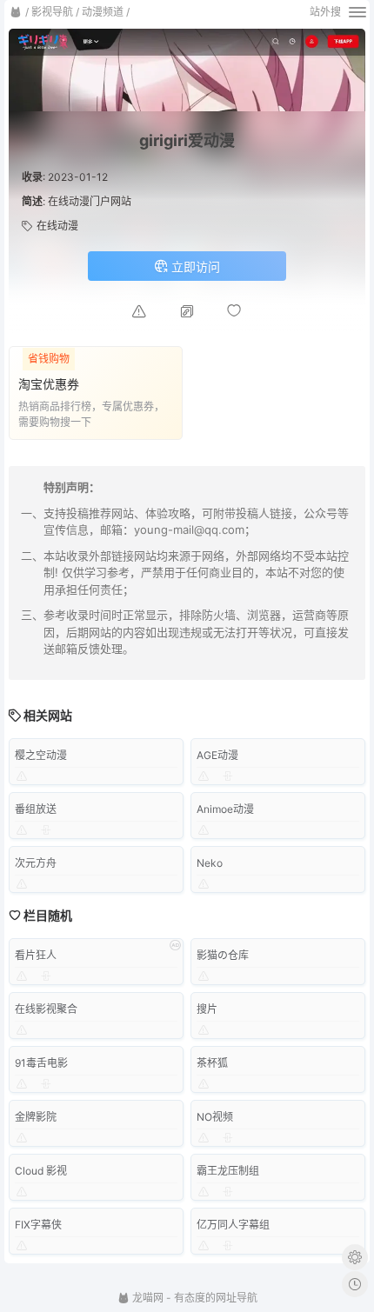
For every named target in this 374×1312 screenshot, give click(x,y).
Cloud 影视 (41, 1170)
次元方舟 (36, 862)
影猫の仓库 (223, 955)
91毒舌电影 (41, 1062)
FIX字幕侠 (38, 1224)
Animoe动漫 (225, 809)
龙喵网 (147, 1297)
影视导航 (52, 11)
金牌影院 (36, 1116)
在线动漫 (57, 225)
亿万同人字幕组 (233, 1224)
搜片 (207, 1009)
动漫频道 (103, 11)
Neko (210, 862)
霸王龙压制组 (228, 1170)
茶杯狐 (212, 1062)
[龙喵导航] (16, 12)
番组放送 (36, 809)
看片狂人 (36, 955)
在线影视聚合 (46, 1009)
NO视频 (215, 1116)
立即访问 (194, 266)
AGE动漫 (217, 755)
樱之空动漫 (41, 755)
